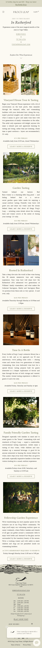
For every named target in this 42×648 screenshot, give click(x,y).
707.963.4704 (21, 39)
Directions (21, 34)
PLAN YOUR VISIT (21, 619)
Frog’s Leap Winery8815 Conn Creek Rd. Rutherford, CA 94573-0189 (21, 584)
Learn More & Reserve (21, 146)
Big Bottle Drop (21, 5)
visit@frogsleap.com (21, 44)
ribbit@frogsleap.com (21, 590)
